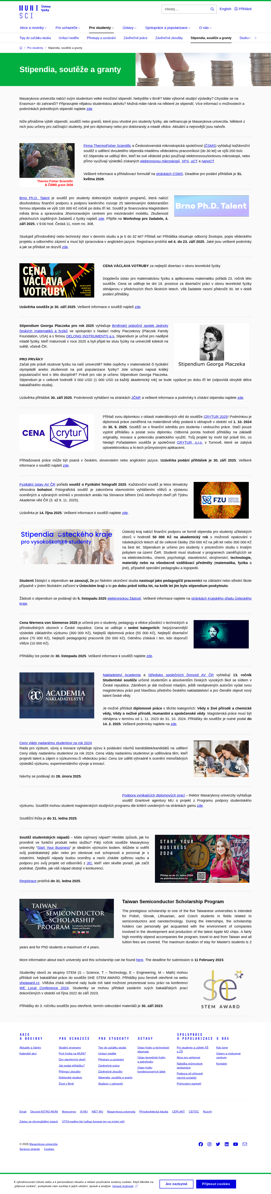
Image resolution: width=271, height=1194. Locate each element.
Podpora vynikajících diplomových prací (153, 795)
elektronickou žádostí (124, 598)
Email (22, 1111)
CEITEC (194, 1111)
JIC (89, 863)
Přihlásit (245, 9)
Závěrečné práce (135, 38)
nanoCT (208, 161)
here (139, 960)
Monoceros (69, 1111)
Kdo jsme (222, 1047)
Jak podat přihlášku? (72, 1065)
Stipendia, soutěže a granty (211, 38)
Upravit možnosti (122, 1186)
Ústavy (145, 1038)
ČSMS (210, 146)
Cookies (49, 1149)
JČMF (136, 398)
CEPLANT (178, 1111)
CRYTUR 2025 (216, 417)
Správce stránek (29, 1149)
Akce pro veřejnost (188, 1057)
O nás (222, 1038)
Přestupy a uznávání (101, 38)
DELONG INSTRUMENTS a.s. (90, 336)
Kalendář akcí (28, 1053)
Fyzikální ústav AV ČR (37, 484)
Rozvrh (207, 1111)
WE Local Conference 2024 (44, 988)
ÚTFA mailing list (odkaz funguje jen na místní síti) (93, 1121)
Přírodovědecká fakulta (153, 1111)
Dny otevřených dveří (72, 1059)
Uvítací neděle (69, 38)
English (225, 9)
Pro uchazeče (74, 1038)
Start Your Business (53, 848)
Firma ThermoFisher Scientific (107, 146)
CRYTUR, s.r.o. (190, 442)
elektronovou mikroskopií (160, 161)
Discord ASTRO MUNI (44, 1111)
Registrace (28, 881)
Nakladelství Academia (122, 675)
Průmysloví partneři (189, 1083)
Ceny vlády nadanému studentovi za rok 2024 (55, 743)
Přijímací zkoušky (70, 1071)
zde (89, 109)
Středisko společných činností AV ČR (181, 675)
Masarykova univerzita (121, 1111)
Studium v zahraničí (110, 1083)
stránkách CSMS (169, 174)
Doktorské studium (70, 1077)
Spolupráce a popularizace (195, 1036)
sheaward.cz (29, 983)
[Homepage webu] (35, 11)
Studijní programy (70, 1047)
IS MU (84, 1111)
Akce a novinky (31, 1036)
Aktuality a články (30, 1047)
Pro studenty (113, 1038)
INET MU (97, 1111)
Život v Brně (66, 1083)
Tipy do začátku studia (35, 38)
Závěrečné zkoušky (169, 38)
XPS (185, 161)
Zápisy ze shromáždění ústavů (38, 1121)
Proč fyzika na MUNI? (72, 1053)
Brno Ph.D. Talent (34, 198)
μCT (194, 161)
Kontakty (221, 1063)
